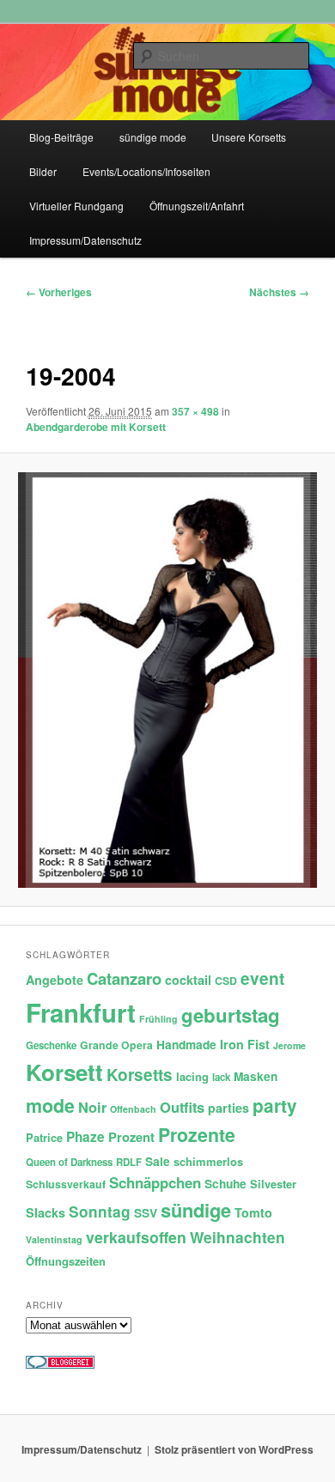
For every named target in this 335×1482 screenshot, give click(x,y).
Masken (255, 1076)
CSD (226, 980)
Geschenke (51, 1045)
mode (50, 1105)
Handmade (186, 1044)
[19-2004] (167, 680)
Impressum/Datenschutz (85, 240)
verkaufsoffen (136, 1237)
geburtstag (230, 1015)
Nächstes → (279, 292)
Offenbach (133, 1108)
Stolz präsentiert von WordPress (234, 1449)
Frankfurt (81, 1012)
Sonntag (100, 1211)
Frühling (158, 1018)
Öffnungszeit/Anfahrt (196, 205)
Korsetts (140, 1074)
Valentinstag (54, 1239)
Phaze (85, 1136)
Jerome (289, 1045)
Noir (92, 1106)
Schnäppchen (155, 1182)
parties (228, 1107)
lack (221, 1077)
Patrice (44, 1137)
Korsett (64, 1072)
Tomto (253, 1212)
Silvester (273, 1183)
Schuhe (225, 1183)
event (262, 978)
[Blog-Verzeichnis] (60, 1364)
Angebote (54, 979)
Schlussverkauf (66, 1184)
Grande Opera (116, 1045)
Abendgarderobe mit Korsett (96, 426)
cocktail (188, 979)
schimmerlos (208, 1161)
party (275, 1105)
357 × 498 (195, 411)
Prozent (131, 1136)
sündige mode (152, 137)
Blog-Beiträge (61, 137)
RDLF (129, 1162)
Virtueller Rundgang (76, 205)
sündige (196, 1210)
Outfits (182, 1106)
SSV (145, 1213)
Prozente (196, 1134)
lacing (192, 1076)
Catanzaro (124, 978)
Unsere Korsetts (248, 137)
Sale (157, 1161)
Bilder (43, 171)
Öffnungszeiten (66, 1261)
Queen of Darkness (69, 1162)
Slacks (45, 1212)
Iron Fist (245, 1044)
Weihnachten (237, 1237)
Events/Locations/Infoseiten (146, 171)
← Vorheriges (59, 292)
